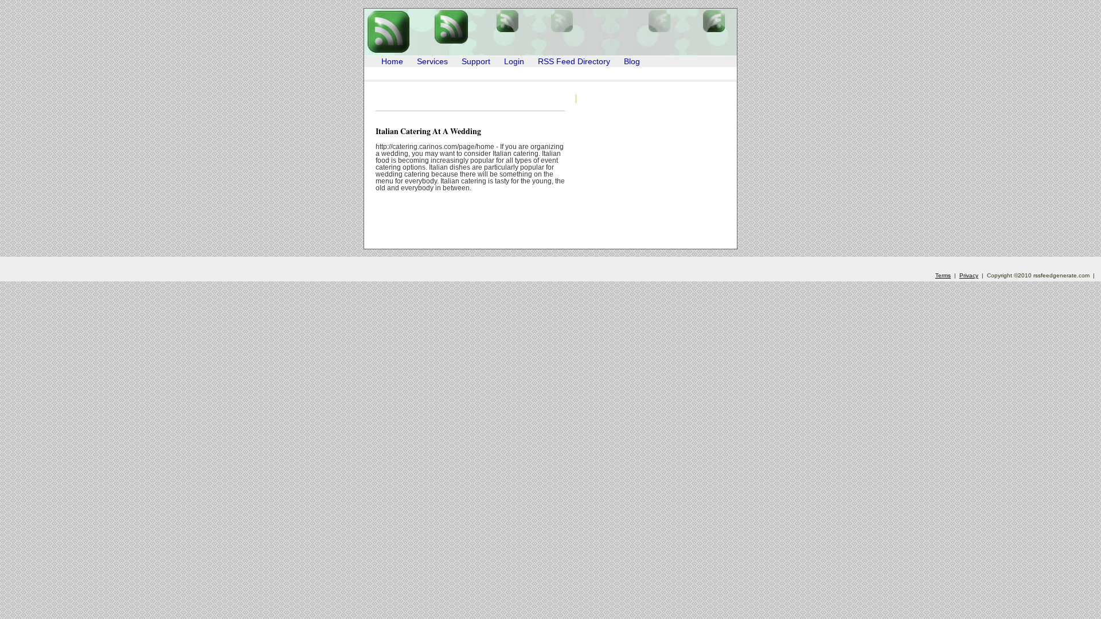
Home (392, 61)
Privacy (968, 275)
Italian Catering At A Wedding (428, 131)
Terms (943, 275)
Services (432, 61)
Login (514, 61)
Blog (632, 61)
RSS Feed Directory (574, 61)
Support (476, 61)
